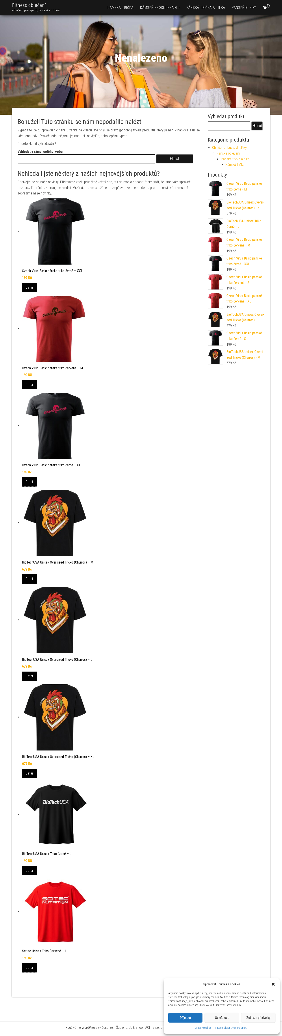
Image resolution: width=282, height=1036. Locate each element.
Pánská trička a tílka (205, 8)
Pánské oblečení (228, 153)
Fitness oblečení (29, 5)
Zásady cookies (203, 1027)
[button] (273, 984)
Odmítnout (222, 1018)
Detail (29, 287)
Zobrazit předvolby (258, 1018)
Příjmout (185, 1018)
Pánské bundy (244, 8)
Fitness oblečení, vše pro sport (230, 1027)
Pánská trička (235, 164)
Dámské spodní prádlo (160, 8)
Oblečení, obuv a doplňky (229, 148)
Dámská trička (121, 8)
